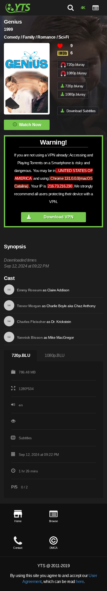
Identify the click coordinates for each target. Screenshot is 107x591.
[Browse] (96, 8)
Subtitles (25, 438)
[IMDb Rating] (63, 53)
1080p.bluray (76, 73)
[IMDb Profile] (9, 289)
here (80, 581)
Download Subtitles (81, 111)
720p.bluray (75, 64)
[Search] (71, 8)
